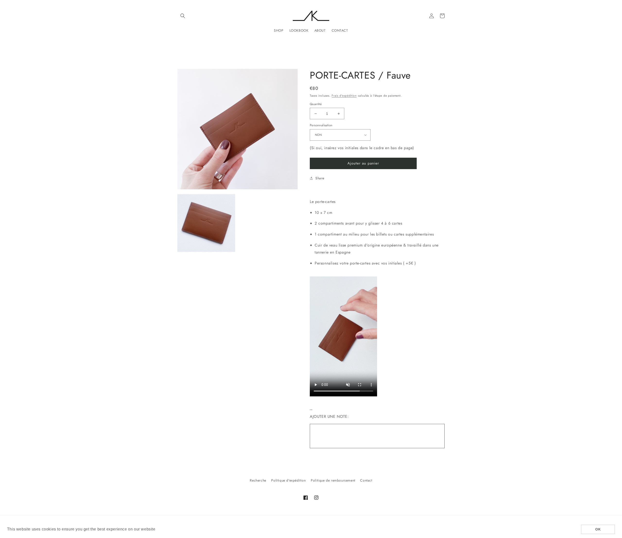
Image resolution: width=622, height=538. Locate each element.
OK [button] (598, 529)
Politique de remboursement (333, 480)
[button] (182, 15)
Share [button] (319, 178)
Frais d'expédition (344, 95)
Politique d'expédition (288, 480)
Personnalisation (321, 125)
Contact (366, 480)
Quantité (316, 104)
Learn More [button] (167, 529)
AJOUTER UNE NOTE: (329, 416)
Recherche (258, 480)
